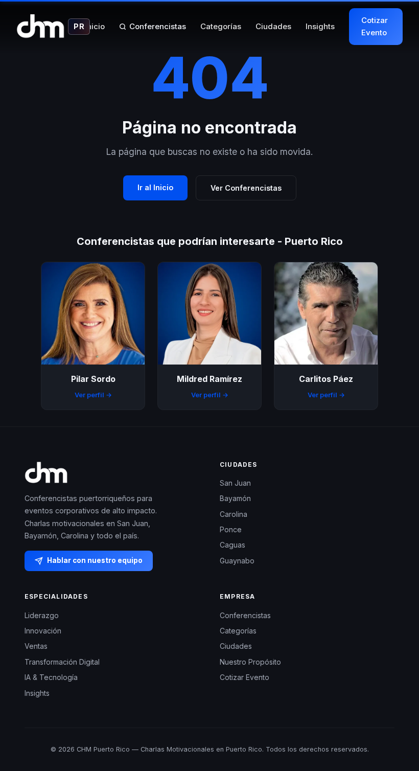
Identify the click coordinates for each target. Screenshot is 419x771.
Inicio (95, 26)
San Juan (235, 483)
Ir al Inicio (155, 187)
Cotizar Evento (374, 26)
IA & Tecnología (51, 677)
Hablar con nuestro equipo (95, 560)
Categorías (220, 26)
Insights (320, 26)
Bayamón (235, 498)
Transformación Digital (62, 661)
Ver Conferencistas (246, 188)
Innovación (43, 630)
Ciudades (273, 26)
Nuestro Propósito (250, 661)
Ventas (36, 646)
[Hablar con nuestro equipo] (392, 711)
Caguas (232, 544)
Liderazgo (42, 615)
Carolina (233, 514)
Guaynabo (237, 560)
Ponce (231, 529)
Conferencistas (157, 26)
